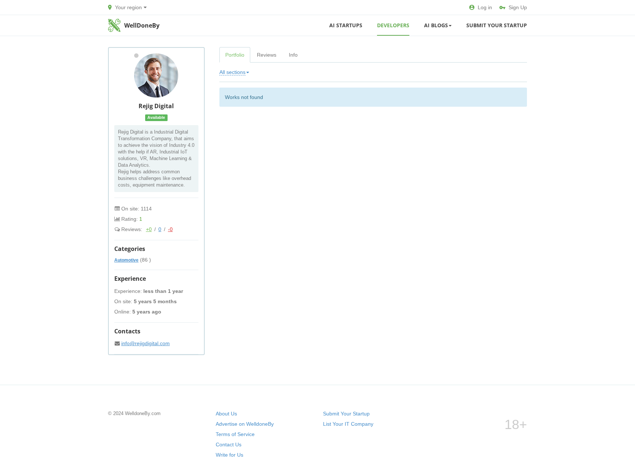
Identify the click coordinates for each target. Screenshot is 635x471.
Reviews (266, 55)
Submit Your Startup (496, 25)
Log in (485, 7)
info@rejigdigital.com (145, 343)
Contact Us (228, 444)
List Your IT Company (348, 424)
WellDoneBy (141, 25)
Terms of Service (235, 434)
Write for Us (229, 455)
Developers (393, 25)
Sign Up (518, 7)
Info (293, 55)
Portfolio (234, 55)
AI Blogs (436, 25)
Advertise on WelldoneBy (245, 424)
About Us (226, 414)
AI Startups (345, 25)
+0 (149, 229)
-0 (170, 229)
